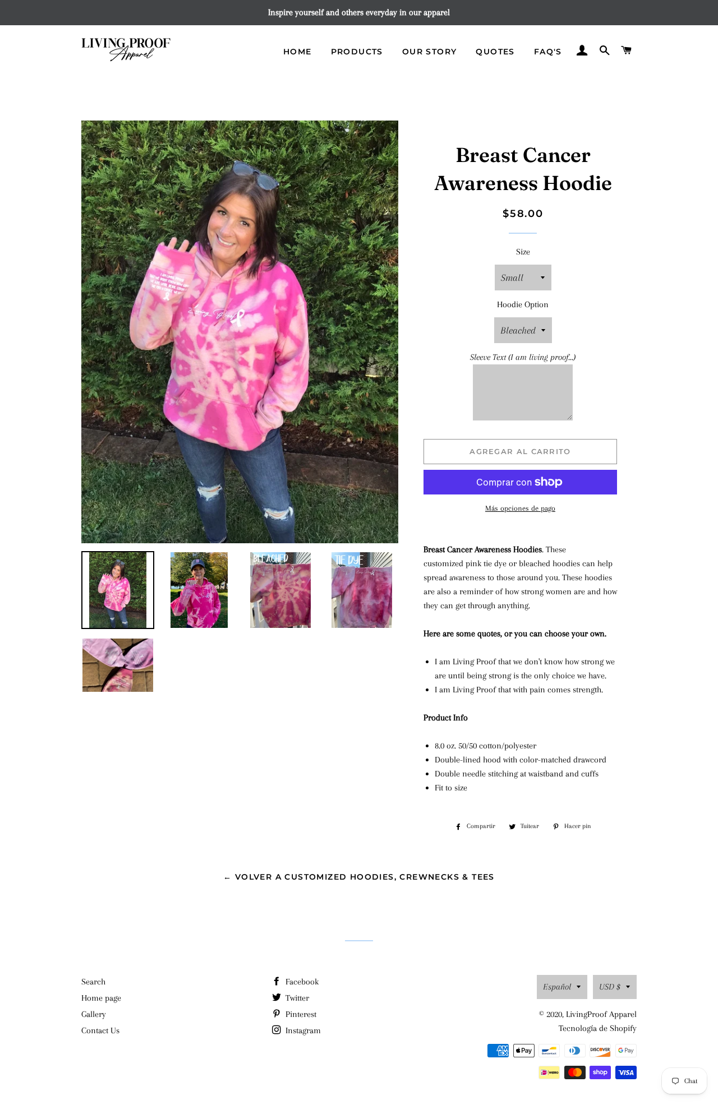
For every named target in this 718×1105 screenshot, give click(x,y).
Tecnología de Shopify (598, 1028)
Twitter (296, 998)
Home (297, 52)
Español (557, 987)
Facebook (301, 982)
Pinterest (299, 1014)
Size (523, 252)
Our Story (429, 52)
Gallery (93, 1014)
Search (93, 982)
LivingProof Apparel (601, 1014)
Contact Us (100, 1030)
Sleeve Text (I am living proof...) (523, 357)
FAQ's (548, 52)
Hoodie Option (523, 304)
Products (357, 52)
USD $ (609, 987)
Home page (101, 998)
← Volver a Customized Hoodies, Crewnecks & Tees (359, 877)
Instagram (302, 1030)
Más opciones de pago (520, 508)
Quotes (495, 52)
